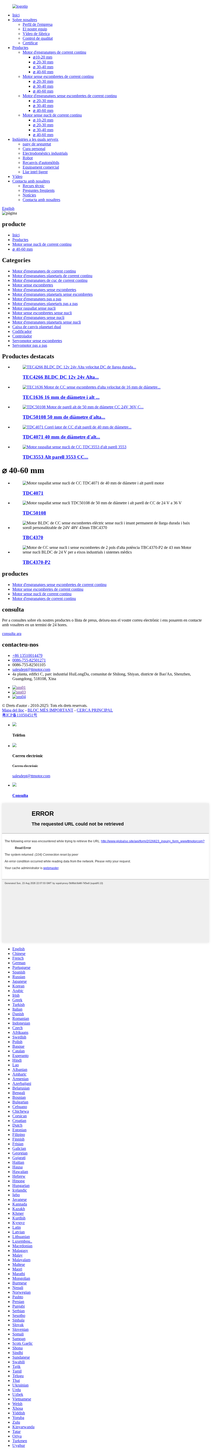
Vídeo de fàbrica (36, 33)
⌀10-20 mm (42, 57)
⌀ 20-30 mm (43, 62)
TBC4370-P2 (36, 562)
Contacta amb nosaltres (31, 181)
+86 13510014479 (27, 655)
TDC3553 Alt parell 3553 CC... (55, 457)
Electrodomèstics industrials (45, 153)
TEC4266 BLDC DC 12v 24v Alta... (61, 377)
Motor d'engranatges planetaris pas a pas (45, 303)
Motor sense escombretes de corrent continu (58, 76)
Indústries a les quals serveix (35, 139)
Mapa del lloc (13, 710)
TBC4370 (33, 537)
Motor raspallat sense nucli (34, 308)
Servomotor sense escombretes (37, 341)
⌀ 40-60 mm (43, 72)
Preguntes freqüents (39, 190)
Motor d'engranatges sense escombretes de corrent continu (70, 96)
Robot (28, 158)
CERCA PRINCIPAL (95, 710)
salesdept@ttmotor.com (31, 669)
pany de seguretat (37, 144)
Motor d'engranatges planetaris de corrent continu (52, 276)
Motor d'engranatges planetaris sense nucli (46, 322)
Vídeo (17, 176)
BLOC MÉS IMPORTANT (50, 710)
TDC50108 (34, 513)
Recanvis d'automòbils (41, 162)
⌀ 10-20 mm (43, 120)
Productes (20, 47)
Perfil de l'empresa (37, 24)
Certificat (30, 43)
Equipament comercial (41, 167)
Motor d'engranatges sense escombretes (44, 289)
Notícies (29, 195)
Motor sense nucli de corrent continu (52, 115)
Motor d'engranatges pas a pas (36, 299)
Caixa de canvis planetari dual (36, 327)
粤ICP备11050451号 (19, 715)
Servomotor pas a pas (29, 345)
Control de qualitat (38, 38)
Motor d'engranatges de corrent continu (54, 52)
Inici (16, 15)
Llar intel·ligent (35, 172)
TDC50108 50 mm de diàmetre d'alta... (64, 417)
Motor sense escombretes (32, 285)
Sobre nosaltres (24, 20)
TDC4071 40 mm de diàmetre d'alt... (61, 437)
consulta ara (11, 633)
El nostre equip (35, 29)
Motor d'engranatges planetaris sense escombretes (52, 294)
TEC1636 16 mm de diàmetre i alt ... (61, 397)
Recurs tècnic (34, 186)
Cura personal (34, 148)
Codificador (22, 331)
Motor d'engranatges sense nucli (38, 317)
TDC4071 (33, 493)
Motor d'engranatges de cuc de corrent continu (49, 280)
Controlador (22, 336)
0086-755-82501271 (29, 660)
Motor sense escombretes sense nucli (42, 313)
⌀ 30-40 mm (43, 67)
